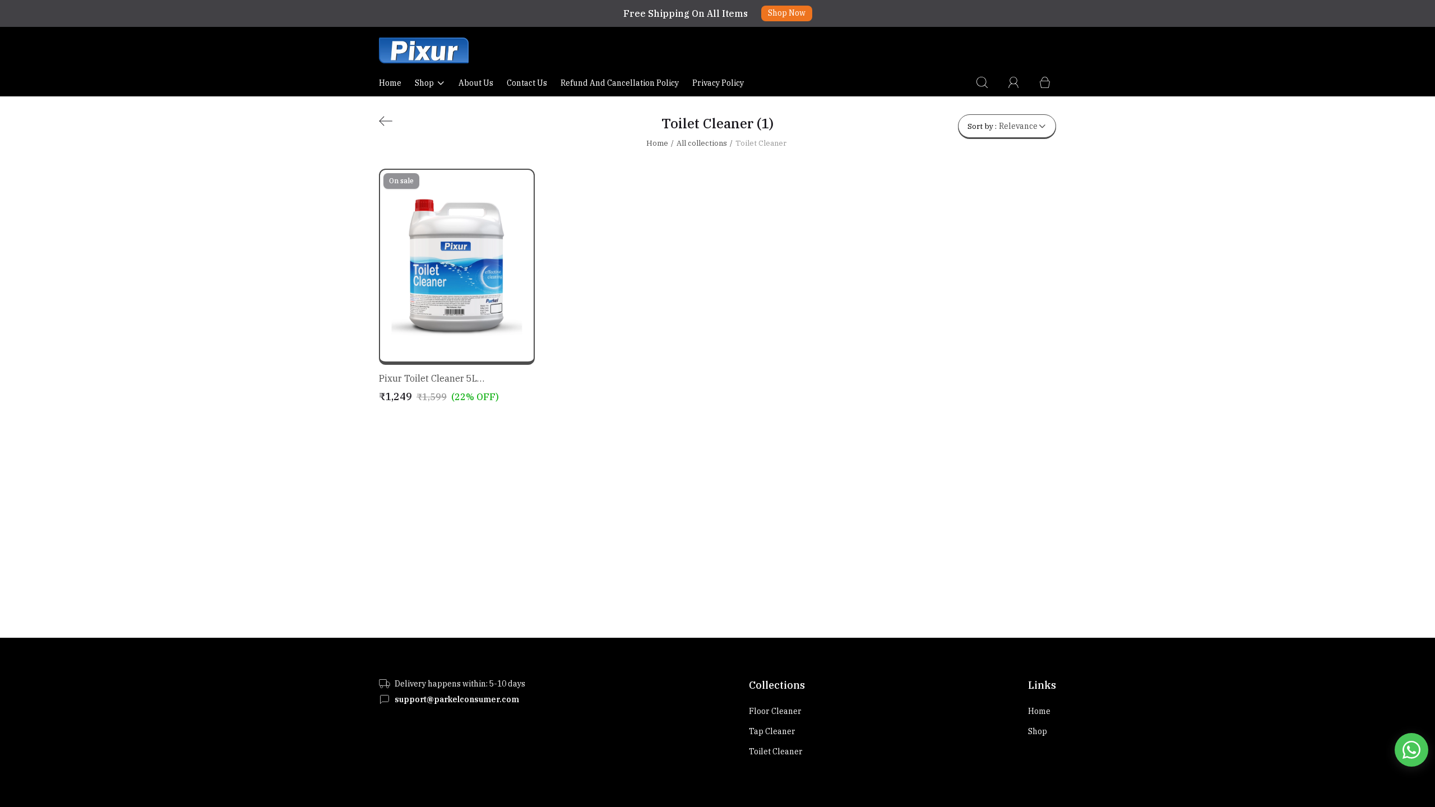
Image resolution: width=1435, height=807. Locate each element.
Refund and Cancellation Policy (620, 83)
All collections (702, 143)
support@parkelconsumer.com (457, 699)
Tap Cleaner (772, 731)
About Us (476, 83)
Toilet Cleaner (776, 751)
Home (390, 83)
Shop (424, 83)
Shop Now (787, 13)
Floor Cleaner (775, 711)
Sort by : (1003, 126)
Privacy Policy (718, 83)
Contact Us (527, 83)
